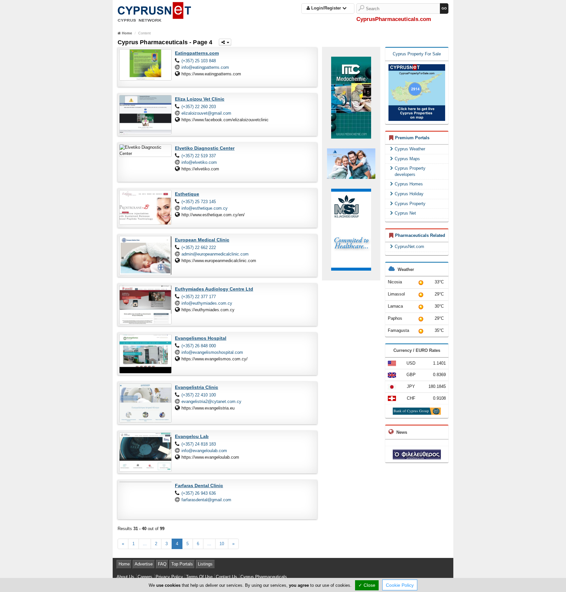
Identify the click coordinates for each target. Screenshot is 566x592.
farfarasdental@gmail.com (206, 499)
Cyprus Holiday (409, 193)
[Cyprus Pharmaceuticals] (154, 10)
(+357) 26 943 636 (198, 493)
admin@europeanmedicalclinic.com (215, 254)
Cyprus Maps (407, 158)
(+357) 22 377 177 (198, 296)
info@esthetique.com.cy (204, 208)
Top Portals (182, 564)
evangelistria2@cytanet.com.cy (211, 401)
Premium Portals (412, 137)
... (145, 543)
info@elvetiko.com (199, 162)
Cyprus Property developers (410, 171)
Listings (205, 564)
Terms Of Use (199, 576)
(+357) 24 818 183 (198, 444)
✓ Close (366, 585)
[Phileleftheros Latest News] (417, 453)
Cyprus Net (405, 213)
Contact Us (226, 576)
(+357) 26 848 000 (198, 345)
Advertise (144, 564)
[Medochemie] (351, 97)
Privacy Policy (169, 576)
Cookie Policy (400, 585)
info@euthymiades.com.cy (206, 303)
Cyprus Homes (409, 183)
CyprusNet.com (409, 246)
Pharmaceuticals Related (420, 235)
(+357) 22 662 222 (198, 247)
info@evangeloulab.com (204, 450)
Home (124, 564)
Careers (145, 576)
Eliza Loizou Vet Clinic (199, 99)
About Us (125, 576)
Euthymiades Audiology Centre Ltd (214, 289)
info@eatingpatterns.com (205, 67)
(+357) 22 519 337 (198, 155)
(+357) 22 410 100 (198, 394)
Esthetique (187, 194)
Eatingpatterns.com (197, 53)
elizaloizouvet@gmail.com (206, 113)
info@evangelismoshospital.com (212, 352)
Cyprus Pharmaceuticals (263, 576)
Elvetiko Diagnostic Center (205, 148)
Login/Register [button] (326, 8)
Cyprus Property (410, 203)
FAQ (162, 564)
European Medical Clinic (202, 239)
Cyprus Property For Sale (417, 53)
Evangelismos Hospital (200, 338)
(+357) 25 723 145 (198, 201)
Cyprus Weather (410, 148)
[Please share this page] (225, 42)
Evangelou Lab (192, 436)
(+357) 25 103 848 (198, 60)
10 (221, 543)
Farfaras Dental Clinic (199, 485)
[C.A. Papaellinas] (351, 163)
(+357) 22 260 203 (198, 106)
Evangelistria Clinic (196, 387)
